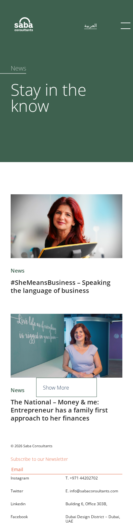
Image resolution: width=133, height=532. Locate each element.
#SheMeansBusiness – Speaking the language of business (60, 286)
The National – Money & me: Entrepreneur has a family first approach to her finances (59, 410)
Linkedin (18, 504)
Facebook (19, 516)
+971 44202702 (84, 478)
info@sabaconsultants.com (94, 491)
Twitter (17, 491)
